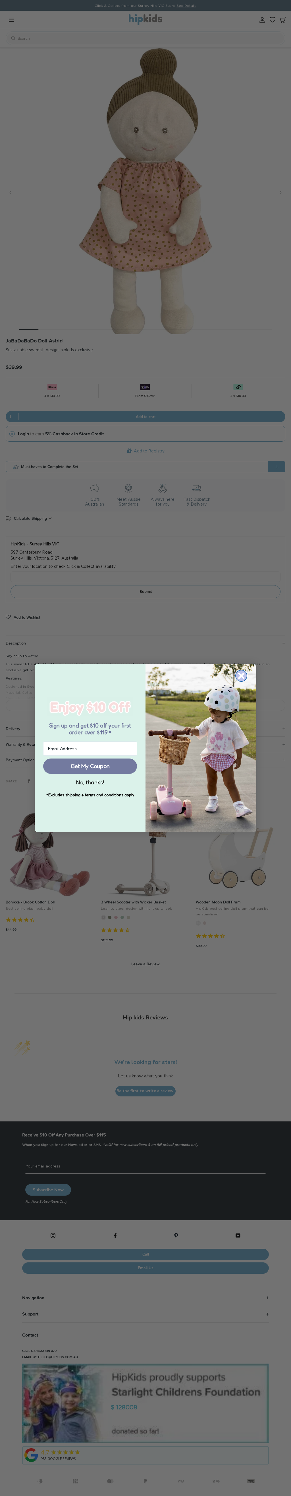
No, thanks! (90, 782)
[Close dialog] (241, 675)
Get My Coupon (90, 766)
